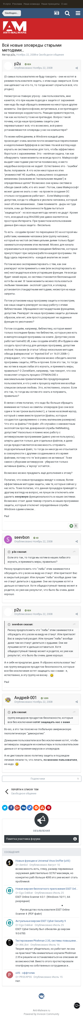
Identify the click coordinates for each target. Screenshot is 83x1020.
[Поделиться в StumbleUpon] (42, 808)
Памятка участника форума (23, 838)
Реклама (17, 4)
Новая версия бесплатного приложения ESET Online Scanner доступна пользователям (47, 888)
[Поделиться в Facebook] (11, 808)
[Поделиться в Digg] (23, 808)
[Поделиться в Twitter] (5, 808)
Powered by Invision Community (41, 1014)
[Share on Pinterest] (48, 808)
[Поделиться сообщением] (77, 68)
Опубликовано (33, 67)
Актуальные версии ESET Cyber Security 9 (41, 920)
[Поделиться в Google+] (17, 808)
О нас (64, 4)
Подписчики (38, 778)
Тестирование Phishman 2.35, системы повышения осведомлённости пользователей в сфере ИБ (47, 940)
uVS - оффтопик (25, 972)
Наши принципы (50, 4)
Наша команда (32, 4)
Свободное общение (51, 54)
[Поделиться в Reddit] (36, 808)
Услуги (7, 4)
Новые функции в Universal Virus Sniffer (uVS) (43, 860)
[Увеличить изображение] (52, 675)
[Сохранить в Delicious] (30, 808)
